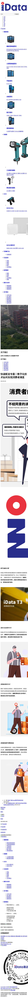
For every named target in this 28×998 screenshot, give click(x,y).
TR (4, 23)
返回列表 (3, 807)
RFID (5, 194)
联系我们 (9, 298)
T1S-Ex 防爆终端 (18, 131)
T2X (26, 211)
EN (4, 18)
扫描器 (5, 134)
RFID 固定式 (11, 245)
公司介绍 (9, 295)
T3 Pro (25, 66)
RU (4, 19)
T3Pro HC (15, 115)
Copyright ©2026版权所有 (9, 987)
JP (4, 22)
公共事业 (9, 267)
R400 (8, 248)
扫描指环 (9, 254)
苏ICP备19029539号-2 (6, 988)
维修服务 (9, 285)
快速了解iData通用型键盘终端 (15, 800)
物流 (8, 262)
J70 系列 (11, 175)
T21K (18, 66)
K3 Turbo (13, 49)
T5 (7, 66)
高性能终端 (10, 128)
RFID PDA (10, 208)
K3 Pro (18, 49)
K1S (8, 49)
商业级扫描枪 (11, 188)
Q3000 (8, 211)
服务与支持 (7, 282)
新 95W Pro (11, 50)
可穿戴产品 (7, 251)
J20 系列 (9, 173)
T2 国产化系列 (10, 131)
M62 (8, 68)
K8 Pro (22, 49)
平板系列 (9, 81)
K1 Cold (9, 99)
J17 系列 (18, 173)
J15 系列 (9, 190)
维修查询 (9, 288)
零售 (8, 260)
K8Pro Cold (18, 99)
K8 (24, 49)
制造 (8, 264)
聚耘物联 (18, 936)
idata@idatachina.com (6, 944)
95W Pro (17, 50)
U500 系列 (15, 248)
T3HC (11, 115)
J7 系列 (13, 190)
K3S (10, 49)
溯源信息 (13, 936)
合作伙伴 (9, 302)
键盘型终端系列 (12, 46)
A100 (22, 248)
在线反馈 (9, 287)
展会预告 (9, 301)
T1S (14, 66)
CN (4, 16)
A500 (10, 248)
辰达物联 (3, 936)
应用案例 (6, 270)
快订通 (22, 936)
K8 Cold (13, 99)
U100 (19, 248)
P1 (7, 83)
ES (4, 26)
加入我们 (9, 296)
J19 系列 (13, 173)
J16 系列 (22, 173)
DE (4, 24)
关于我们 (6, 292)
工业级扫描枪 (11, 170)
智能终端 (6, 31)
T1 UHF (12, 211)
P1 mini (10, 83)
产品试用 (3, 28)
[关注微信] (4, 945)
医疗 (8, 265)
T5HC (20, 115)
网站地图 (12, 990)
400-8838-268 (4, 942)
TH (4, 20)
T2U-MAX (21, 211)
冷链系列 (9, 96)
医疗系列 (9, 112)
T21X (22, 66)
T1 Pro (11, 66)
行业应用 (6, 257)
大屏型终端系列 (12, 63)
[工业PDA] (14, 10)
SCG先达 (8, 936)
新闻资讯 (9, 299)
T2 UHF (17, 211)
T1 (9, 66)
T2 (16, 66)
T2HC (8, 115)
